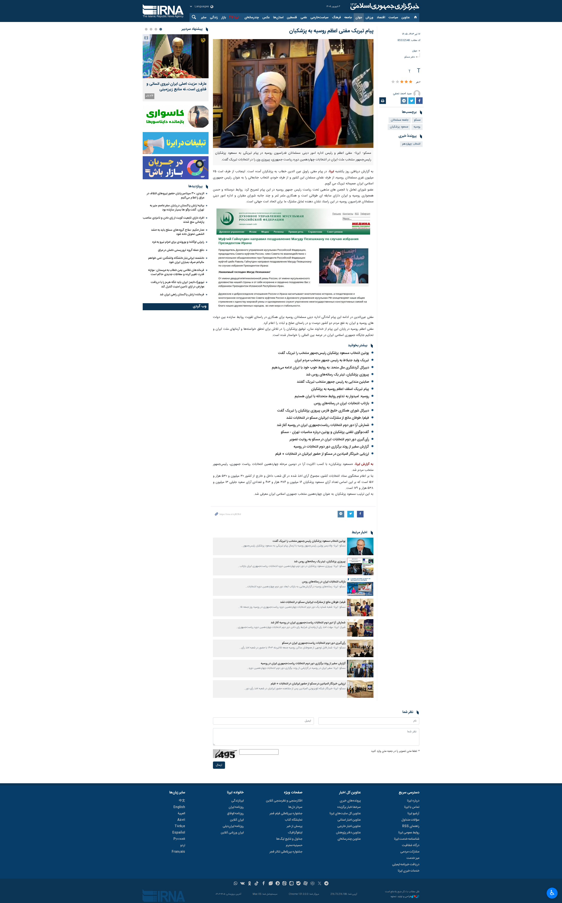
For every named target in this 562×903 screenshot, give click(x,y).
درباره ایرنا (413, 800)
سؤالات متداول (410, 820)
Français (178, 851)
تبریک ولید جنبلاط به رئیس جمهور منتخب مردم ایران (332, 360)
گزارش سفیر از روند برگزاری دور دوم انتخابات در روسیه (331, 447)
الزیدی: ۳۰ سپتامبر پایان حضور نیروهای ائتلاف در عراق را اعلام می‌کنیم (175, 195)
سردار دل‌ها (295, 807)
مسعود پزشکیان (399, 127)
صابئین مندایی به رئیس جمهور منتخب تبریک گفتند (333, 382)
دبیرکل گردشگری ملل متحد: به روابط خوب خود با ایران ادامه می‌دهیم (320, 368)
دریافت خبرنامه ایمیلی (405, 864)
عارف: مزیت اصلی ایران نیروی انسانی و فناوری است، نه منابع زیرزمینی (176, 87)
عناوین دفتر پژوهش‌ (348, 832)
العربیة (181, 813)
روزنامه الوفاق (235, 813)
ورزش (369, 17)
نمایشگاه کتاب (293, 820)
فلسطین (292, 17)
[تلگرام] (327, 883)
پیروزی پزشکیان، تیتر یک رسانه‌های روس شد (337, 375)
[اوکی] (249, 883)
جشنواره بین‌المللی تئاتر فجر (286, 851)
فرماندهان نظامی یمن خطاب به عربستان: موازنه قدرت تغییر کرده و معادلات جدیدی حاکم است (176, 272)
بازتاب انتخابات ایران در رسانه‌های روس (341, 403)
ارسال (219, 765)
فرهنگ (336, 17)
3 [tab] (151, 29)
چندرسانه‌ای (251, 17)
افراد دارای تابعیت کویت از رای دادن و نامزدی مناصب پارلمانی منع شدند (173, 220)
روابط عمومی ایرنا (408, 832)
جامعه (348, 17)
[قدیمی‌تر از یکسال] (360, 546)
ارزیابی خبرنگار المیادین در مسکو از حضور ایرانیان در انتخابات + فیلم (322, 454)
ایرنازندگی (237, 800)
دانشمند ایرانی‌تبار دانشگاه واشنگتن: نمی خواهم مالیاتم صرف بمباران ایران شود (176, 260)
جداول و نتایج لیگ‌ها (289, 839)
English (179, 807)
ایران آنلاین (237, 820)
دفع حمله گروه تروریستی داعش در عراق (181, 250)
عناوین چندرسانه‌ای (349, 839)
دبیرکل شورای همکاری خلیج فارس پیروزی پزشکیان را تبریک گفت (323, 411)
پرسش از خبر (294, 826)
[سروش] (278, 883)
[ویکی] (242, 883)
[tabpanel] (176, 67)
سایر (203, 17)
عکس (266, 17)
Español (178, 832)
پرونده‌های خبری (350, 800)
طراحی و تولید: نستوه (401, 897)
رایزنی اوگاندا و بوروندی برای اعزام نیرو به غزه (178, 242)
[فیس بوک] (264, 883)
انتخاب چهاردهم (411, 144)
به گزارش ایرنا (364, 464)
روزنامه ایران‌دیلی (233, 826)
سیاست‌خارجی (319, 17)
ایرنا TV (234, 17)
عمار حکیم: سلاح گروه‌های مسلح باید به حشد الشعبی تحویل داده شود (177, 232)
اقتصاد (381, 17)
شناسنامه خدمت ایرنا (406, 839)
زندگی (214, 17)
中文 (182, 800)
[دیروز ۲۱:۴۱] (176, 56)
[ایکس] (319, 883)
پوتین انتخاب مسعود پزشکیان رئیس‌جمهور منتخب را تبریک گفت (323, 353)
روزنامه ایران (236, 807)
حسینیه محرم (294, 845)
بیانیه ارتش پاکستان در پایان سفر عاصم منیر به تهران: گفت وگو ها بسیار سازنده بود (177, 207)
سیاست (393, 17)
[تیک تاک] (256, 883)
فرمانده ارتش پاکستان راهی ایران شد (182, 294)
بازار (223, 17)
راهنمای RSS (410, 826)
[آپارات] (305, 883)
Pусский (179, 839)
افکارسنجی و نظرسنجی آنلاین (284, 800)
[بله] (298, 883)
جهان (358, 17)
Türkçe (180, 826)
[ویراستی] (271, 883)
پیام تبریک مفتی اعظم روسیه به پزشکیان (331, 31)
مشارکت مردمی (409, 851)
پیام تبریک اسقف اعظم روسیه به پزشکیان (340, 389)
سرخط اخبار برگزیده (349, 807)
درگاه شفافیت (410, 845)
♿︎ (552, 893)
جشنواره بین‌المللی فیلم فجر (286, 813)
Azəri (181, 820)
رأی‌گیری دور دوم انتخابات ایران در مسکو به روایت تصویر (329, 439)
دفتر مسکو (409, 57)
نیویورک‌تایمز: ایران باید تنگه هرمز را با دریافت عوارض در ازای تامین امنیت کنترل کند (177, 284)
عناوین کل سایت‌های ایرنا (345, 813)
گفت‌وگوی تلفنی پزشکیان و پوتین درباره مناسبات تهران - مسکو (325, 432)
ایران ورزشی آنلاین (232, 832)
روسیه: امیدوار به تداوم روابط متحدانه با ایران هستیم (332, 396)
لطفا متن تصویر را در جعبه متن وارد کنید (395, 751)
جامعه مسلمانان (400, 120)
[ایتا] (285, 883)
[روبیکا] (312, 883)
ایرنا (384, 6)
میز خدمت (413, 858)
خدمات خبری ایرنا (408, 871)
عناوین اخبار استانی (349, 820)
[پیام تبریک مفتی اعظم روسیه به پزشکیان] (293, 93)
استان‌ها (278, 17)
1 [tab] (160, 29)
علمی (304, 17)
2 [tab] (156, 29)
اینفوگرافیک (295, 832)
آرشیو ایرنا (413, 813)
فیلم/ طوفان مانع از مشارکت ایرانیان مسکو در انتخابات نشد (327, 418)
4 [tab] (146, 29)
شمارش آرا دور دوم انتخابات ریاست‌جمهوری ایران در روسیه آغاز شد (323, 425)
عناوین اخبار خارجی (349, 826)
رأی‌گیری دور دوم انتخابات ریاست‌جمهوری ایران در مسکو (314, 643)
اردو (182, 845)
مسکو (417, 120)
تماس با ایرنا (411, 807)
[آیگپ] (291, 883)
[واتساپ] (236, 883)
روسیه (417, 127)
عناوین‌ (406, 17)
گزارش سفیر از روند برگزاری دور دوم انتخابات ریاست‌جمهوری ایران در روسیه (303, 663)
